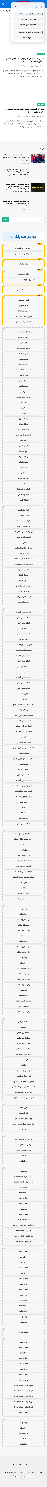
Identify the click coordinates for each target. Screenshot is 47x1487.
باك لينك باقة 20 (23, 855)
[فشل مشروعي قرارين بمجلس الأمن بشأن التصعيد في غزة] (23, 43)
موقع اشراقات (23, 311)
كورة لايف (23, 1262)
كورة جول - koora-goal (23, 1182)
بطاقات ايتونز (23, 769)
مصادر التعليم (23, 570)
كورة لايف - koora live (23, 1385)
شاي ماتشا (23, 818)
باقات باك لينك (23, 526)
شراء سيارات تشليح (23, 1076)
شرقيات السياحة (23, 489)
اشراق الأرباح (23, 500)
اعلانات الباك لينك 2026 (23, 559)
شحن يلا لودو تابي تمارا (23, 715)
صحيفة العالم (23, 602)
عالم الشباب (23, 264)
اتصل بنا (16, 1476)
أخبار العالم (41, 54)
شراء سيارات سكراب (23, 1070)
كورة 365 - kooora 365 (23, 1236)
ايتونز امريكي (23, 639)
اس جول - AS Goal (23, 1241)
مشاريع (23, 888)
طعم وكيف (23, 462)
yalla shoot (23, 914)
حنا (23, 807)
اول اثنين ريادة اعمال (23, 248)
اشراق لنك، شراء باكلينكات (23, 532)
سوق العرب (23, 844)
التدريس (23, 542)
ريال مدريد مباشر (23, 930)
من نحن (33, 1472)
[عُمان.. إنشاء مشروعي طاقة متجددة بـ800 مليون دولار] (23, 94)
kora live (23, 1257)
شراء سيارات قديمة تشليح (23, 1098)
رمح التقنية (23, 451)
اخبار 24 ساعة (23, 591)
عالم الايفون (23, 375)
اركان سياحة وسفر (23, 322)
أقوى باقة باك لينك (23, 866)
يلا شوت (23, 909)
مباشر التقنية (23, 478)
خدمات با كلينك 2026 (23, 872)
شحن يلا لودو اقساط (23, 650)
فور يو (23, 737)
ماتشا (23, 813)
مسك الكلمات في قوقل (23, 332)
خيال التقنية (23, 353)
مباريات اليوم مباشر (23, 919)
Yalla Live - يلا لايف (23, 1220)
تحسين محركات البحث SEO (23, 279)
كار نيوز (24, 391)
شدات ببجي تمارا (23, 617)
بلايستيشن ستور (23, 775)
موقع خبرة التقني (23, 397)
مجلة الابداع (23, 424)
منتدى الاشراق (23, 553)
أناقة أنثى (23, 402)
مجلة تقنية (23, 575)
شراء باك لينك (23, 510)
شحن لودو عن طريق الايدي (23, 758)
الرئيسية (41, 1472)
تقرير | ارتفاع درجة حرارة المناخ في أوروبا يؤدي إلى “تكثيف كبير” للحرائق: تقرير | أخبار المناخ (16, 172)
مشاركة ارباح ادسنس (23, 254)
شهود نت (23, 467)
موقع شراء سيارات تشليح (23, 1081)
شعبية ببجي (23, 764)
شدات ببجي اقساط (23, 612)
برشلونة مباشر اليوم (23, 1145)
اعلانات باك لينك (23, 893)
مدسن (23, 413)
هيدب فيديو (23, 446)
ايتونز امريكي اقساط (24, 726)
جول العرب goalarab (23, 1118)
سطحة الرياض (23, 1022)
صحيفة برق (23, 305)
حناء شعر (23, 802)
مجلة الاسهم (23, 364)
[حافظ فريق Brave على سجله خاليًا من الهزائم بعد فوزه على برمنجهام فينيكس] (38, 158)
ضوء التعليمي (23, 300)
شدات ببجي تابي (23, 628)
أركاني (23, 473)
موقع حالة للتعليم (23, 586)
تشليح (23, 1065)
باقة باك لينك (23, 274)
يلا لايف (23, 1129)
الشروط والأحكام (10, 1472)
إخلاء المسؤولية (24, 1472)
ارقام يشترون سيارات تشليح (23, 1087)
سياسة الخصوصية (27, 1476)
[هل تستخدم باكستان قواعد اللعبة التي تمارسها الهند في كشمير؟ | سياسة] (38, 204)
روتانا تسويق (24, 419)
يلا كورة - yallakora (23, 1231)
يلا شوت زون (23, 1433)
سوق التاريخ (23, 850)
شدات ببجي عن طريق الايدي (23, 704)
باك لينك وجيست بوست (23, 564)
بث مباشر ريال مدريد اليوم (23, 1124)
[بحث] (3, 4)
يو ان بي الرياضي (23, 580)
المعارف (23, 440)
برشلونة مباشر (23, 925)
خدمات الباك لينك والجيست (23, 834)
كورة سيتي (23, 1113)
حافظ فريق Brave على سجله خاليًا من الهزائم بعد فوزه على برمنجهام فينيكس (16, 157)
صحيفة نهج (23, 386)
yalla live (23, 1161)
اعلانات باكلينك (23, 899)
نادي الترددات (23, 429)
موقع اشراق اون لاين (23, 316)
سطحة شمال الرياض (23, 1043)
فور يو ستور (23, 693)
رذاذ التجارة (23, 456)
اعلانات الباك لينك (23, 537)
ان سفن (23, 343)
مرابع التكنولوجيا (23, 348)
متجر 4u (23, 699)
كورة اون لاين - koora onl (23, 1225)
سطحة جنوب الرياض (23, 1054)
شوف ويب (23, 359)
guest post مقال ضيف (23, 839)
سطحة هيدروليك (23, 1038)
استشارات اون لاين (23, 435)
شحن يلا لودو (23, 753)
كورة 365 (23, 1108)
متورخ (23, 408)
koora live (23, 1198)
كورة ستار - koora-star (23, 1176)
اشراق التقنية (23, 337)
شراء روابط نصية (23, 521)
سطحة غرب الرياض (23, 1049)
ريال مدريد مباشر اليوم (24, 1139)
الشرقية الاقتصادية (23, 370)
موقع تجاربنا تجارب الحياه (23, 877)
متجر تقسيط (23, 672)
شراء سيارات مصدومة (23, 1092)
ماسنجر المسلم (23, 290)
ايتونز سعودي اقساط (23, 645)
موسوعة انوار (23, 494)
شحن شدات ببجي (24, 742)
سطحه (23, 1027)
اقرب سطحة (23, 1060)
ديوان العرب (23, 882)
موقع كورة (23, 1332)
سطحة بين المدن (23, 1033)
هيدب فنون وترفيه (23, 597)
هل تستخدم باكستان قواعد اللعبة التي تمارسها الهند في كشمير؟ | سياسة (16, 204)
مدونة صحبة (23, 484)
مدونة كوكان (23, 381)
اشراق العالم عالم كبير (23, 548)
